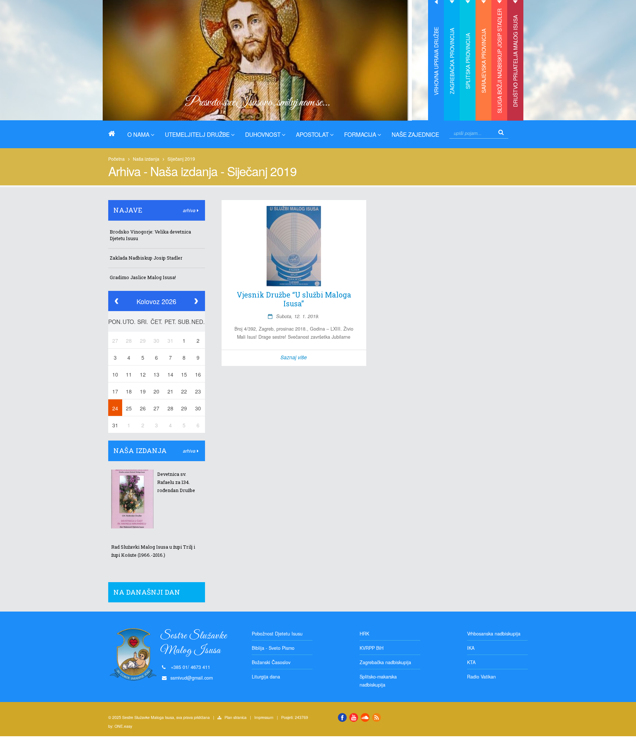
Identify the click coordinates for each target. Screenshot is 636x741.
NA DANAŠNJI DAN (146, 592)
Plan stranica (236, 717)
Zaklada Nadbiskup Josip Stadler (146, 258)
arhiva (190, 210)
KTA (471, 662)
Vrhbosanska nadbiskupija (493, 633)
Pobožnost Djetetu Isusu (277, 633)
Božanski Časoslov (271, 662)
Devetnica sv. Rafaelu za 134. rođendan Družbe (176, 482)
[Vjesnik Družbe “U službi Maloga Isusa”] (294, 246)
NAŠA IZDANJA (140, 450)
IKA (470, 648)
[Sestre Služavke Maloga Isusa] (114, 133)
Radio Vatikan (481, 676)
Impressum (263, 717)
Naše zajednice (415, 134)
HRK (364, 633)
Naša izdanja (146, 159)
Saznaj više (293, 357)
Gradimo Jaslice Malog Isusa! (143, 277)
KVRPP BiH (372, 648)
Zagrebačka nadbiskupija (385, 662)
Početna (116, 159)
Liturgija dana (266, 676)
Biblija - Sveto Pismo (273, 648)
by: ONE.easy (120, 726)
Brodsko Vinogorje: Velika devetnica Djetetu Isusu (150, 235)
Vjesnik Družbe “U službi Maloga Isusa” (294, 299)
